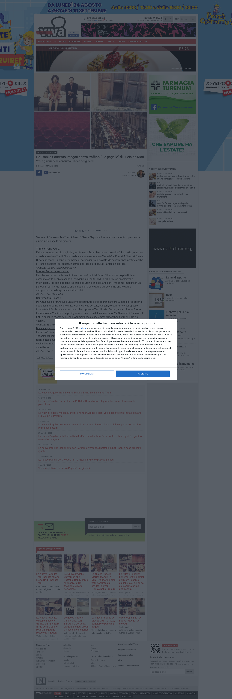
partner (82, 328)
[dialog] (116, 349)
